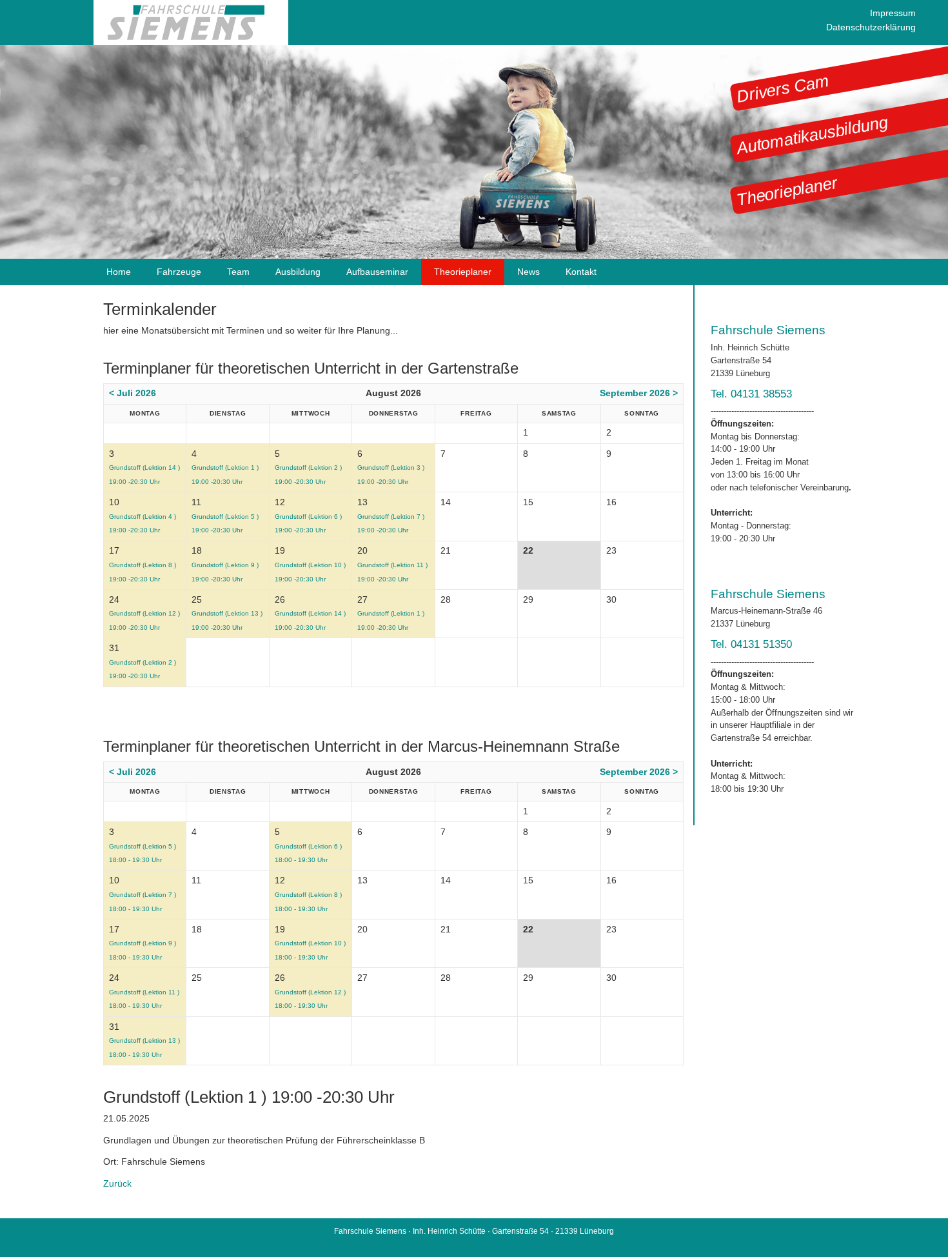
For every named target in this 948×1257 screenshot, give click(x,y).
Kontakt (581, 271)
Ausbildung (298, 271)
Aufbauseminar (377, 271)
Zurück (117, 1183)
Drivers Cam (783, 89)
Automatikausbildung (812, 135)
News (528, 271)
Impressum (893, 13)
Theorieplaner (786, 190)
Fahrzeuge (179, 271)
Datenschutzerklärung (871, 27)
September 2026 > (639, 393)
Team (238, 271)
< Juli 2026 (132, 393)
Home (118, 271)
